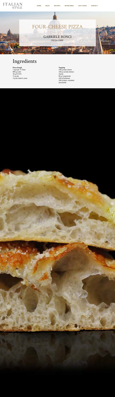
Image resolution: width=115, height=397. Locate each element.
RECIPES (57, 6)
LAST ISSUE (82, 6)
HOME (39, 6)
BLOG (47, 6)
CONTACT (94, 6)
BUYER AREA (69, 6)
